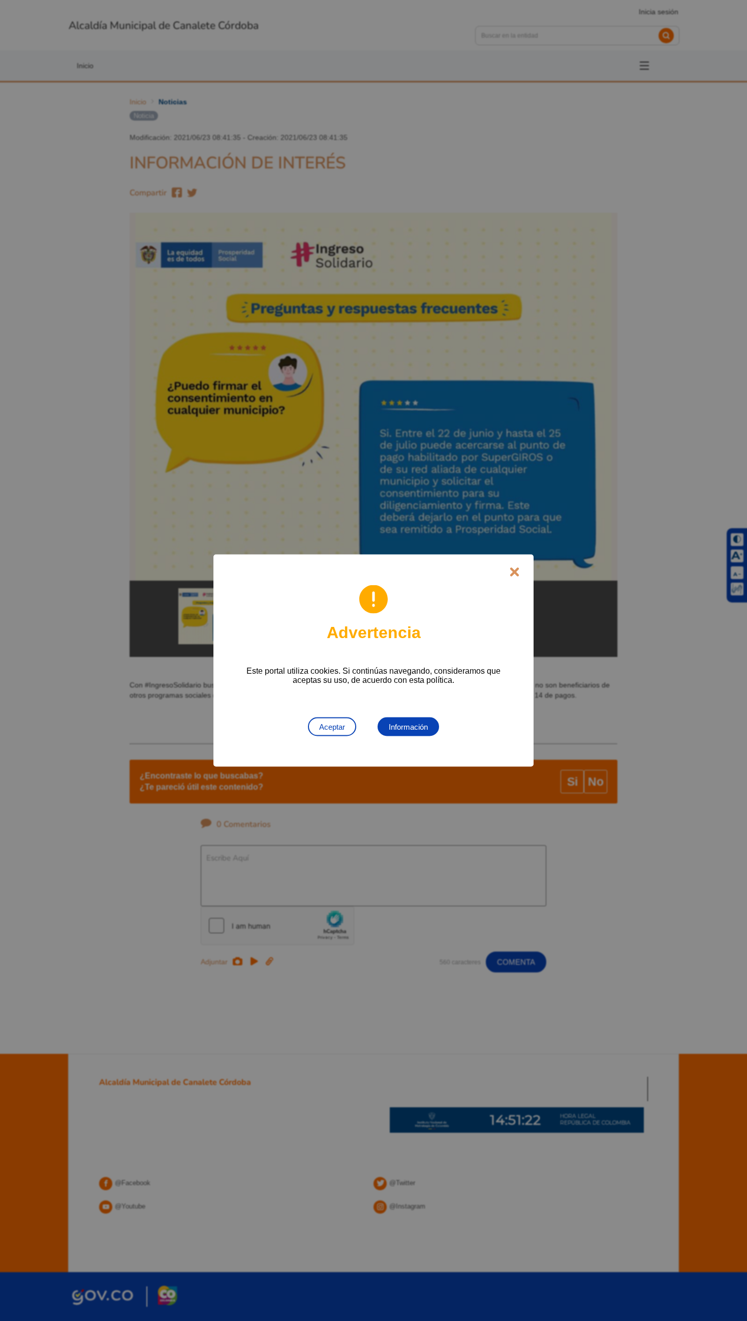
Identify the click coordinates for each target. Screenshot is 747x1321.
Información (408, 727)
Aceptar (332, 727)
